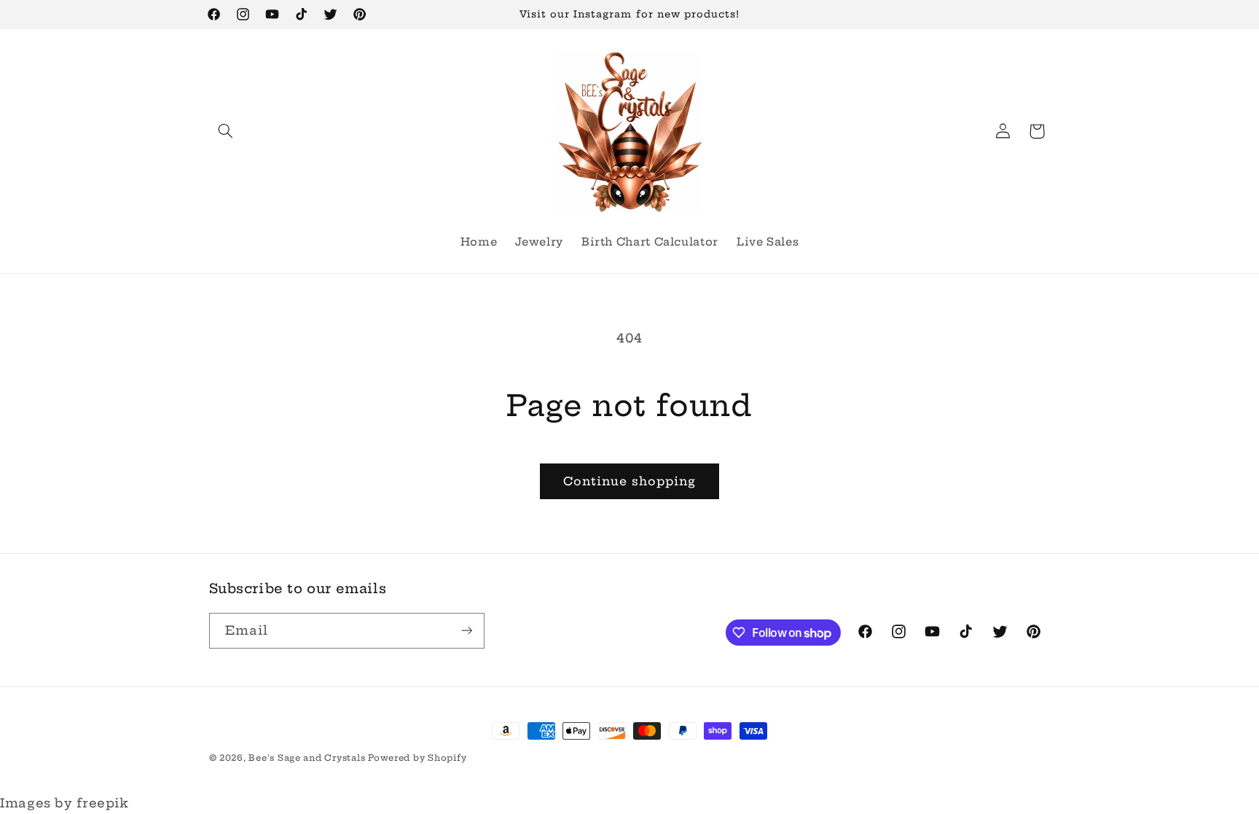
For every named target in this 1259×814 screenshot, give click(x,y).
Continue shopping (630, 481)
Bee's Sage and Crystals (308, 758)
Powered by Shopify (417, 758)
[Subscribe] (466, 631)
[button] (226, 131)
